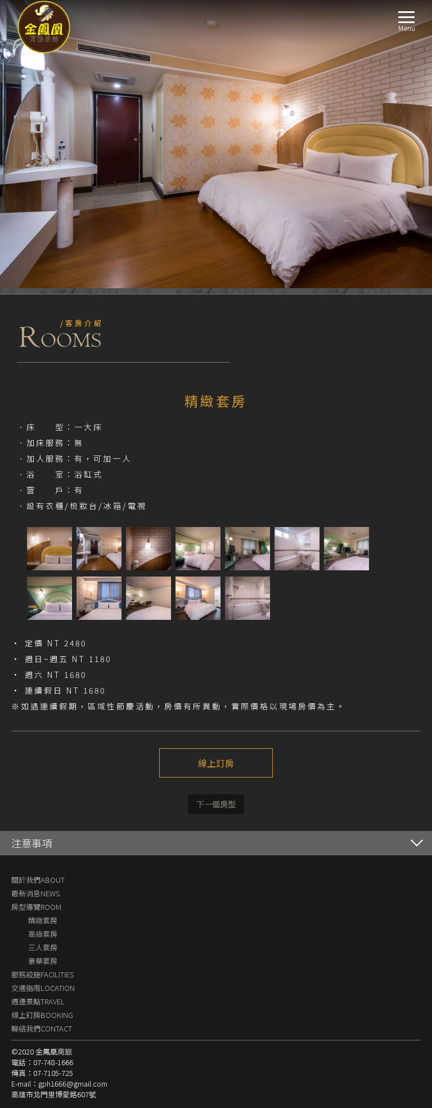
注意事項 (31, 843)
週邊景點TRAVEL (38, 1001)
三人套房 (42, 947)
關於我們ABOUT (38, 879)
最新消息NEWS (35, 893)
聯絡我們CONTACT (41, 1028)
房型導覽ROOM (36, 906)
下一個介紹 (216, 804)
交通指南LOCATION (43, 987)
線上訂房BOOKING (42, 1014)
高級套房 (42, 933)
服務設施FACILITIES (42, 974)
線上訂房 (216, 763)
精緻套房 (42, 920)
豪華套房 (42, 960)
